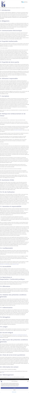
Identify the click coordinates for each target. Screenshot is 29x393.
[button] (27, 381)
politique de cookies (15, 264)
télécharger (9, 377)
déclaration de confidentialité (4, 264)
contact (3, 372)
